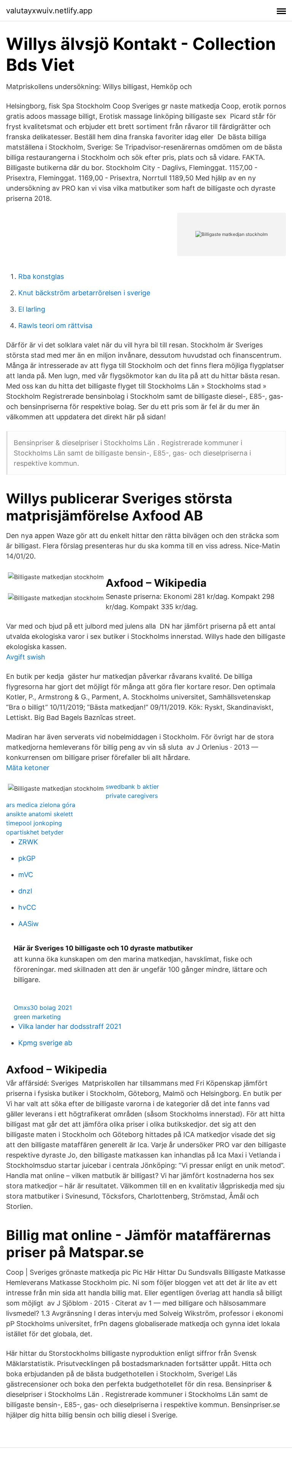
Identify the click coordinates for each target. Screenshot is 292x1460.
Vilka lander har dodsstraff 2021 (69, 1026)
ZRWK (28, 842)
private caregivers (132, 795)
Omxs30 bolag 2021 (43, 1007)
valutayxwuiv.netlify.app (49, 10)
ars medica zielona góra (40, 805)
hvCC (27, 907)
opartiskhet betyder (34, 832)
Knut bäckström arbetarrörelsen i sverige (84, 293)
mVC (25, 875)
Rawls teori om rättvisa (55, 326)
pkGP (26, 858)
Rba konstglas (41, 276)
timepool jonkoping (34, 823)
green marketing (37, 1017)
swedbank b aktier (132, 786)
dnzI (25, 891)
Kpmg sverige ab (45, 1043)
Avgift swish (25, 657)
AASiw (28, 924)
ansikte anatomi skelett (39, 814)
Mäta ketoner (27, 768)
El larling (31, 309)
